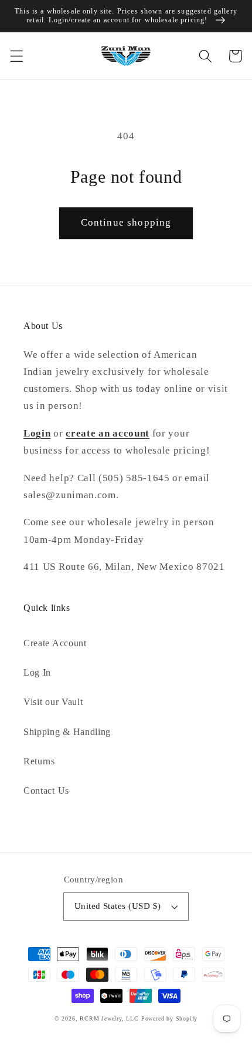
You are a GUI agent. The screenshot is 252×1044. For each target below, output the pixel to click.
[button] (17, 56)
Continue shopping (126, 222)
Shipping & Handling (67, 732)
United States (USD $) (117, 906)
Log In (37, 672)
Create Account (55, 643)
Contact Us (46, 790)
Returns (39, 761)
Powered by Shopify (169, 1018)
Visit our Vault (53, 702)
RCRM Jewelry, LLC (109, 1018)
